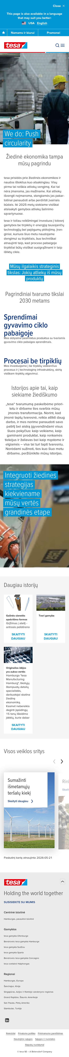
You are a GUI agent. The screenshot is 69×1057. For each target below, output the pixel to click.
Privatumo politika (26, 1033)
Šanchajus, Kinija (12, 986)
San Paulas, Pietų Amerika (16, 1003)
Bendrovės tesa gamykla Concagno (21, 958)
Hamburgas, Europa (13, 980)
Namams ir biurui (22, 32)
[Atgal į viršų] (62, 881)
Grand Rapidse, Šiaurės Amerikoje (21, 997)
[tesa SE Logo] (16, 45)
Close (57, 6)
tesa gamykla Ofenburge (16, 936)
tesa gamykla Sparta (14, 952)
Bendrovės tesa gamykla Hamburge (21, 941)
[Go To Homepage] (3, 32)
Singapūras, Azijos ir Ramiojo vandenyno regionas (28, 992)
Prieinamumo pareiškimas (50, 1033)
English (42, 23)
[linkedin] (7, 1021)
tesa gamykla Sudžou (14, 947)
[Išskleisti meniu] (62, 45)
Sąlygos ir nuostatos (45, 1039)
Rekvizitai (10, 1033)
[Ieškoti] (57, 45)
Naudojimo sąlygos (23, 1039)
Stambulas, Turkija (13, 1008)
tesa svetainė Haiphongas (17, 963)
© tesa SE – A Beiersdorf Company (34, 1051)
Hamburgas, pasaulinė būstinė (19, 919)
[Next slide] (62, 761)
